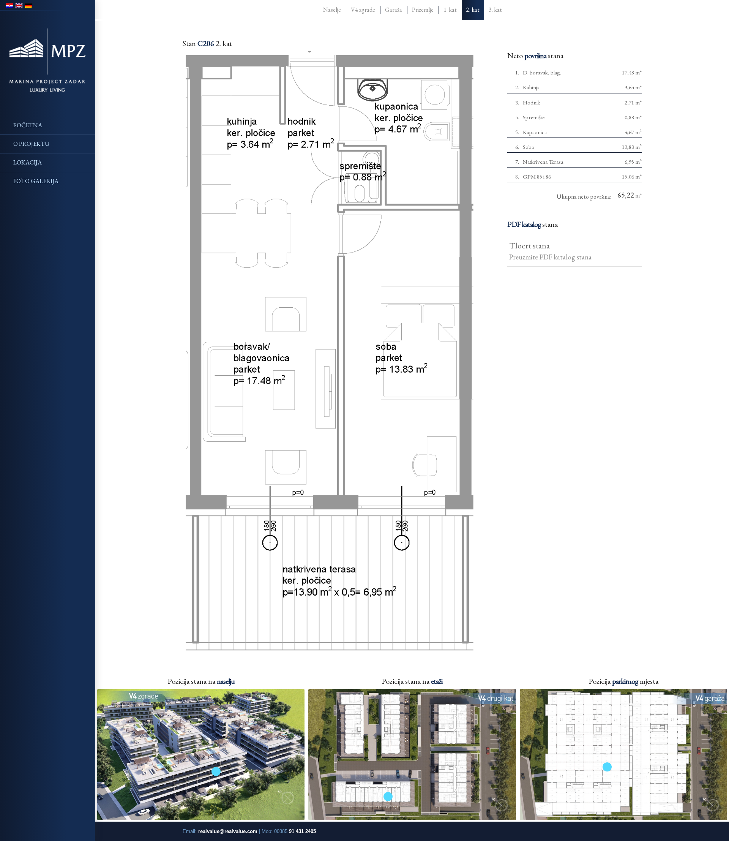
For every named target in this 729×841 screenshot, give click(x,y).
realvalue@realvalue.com (227, 831)
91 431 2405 (302, 831)
